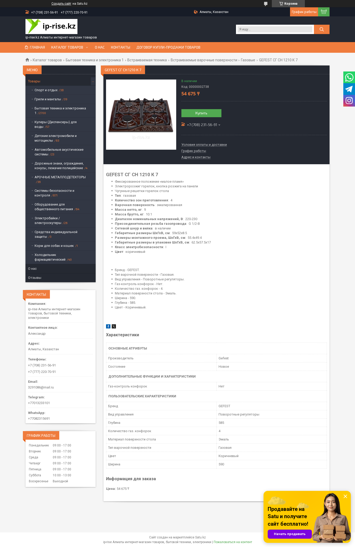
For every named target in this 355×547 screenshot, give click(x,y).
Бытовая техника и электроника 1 (95, 60)
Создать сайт (61, 3)
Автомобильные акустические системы (59, 152)
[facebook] (108, 327)
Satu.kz (200, 537)
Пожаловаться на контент (233, 542)
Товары (34, 81)
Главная (37, 47)
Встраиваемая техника (147, 60)
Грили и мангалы (48, 99)
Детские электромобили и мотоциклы (56, 138)
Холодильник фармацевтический (50, 257)
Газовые (248, 60)
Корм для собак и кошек (54, 246)
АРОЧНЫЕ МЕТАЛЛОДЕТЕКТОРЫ (60, 177)
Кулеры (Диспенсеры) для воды (56, 124)
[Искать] (322, 29)
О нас (100, 47)
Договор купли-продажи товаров (168, 47)
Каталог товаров (67, 47)
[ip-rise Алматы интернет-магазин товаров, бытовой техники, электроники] (51, 27)
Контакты (120, 47)
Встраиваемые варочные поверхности (204, 60)
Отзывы (34, 278)
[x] (114, 327)
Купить (201, 113)
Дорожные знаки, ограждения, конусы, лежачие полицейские (59, 165)
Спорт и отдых (46, 90)
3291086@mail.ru (41, 387)
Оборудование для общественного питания (54, 206)
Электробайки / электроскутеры (48, 220)
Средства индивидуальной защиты (56, 234)
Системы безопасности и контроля (54, 193)
